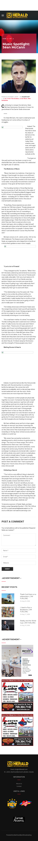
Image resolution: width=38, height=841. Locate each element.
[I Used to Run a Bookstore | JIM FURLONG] (8, 612)
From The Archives (13, 98)
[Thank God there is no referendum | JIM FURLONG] (8, 598)
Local (21, 98)
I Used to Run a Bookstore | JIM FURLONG (26, 610)
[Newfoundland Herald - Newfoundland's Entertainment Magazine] (18, 15)
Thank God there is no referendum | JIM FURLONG (28, 596)
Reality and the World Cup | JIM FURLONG (28, 622)
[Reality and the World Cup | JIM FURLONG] (8, 625)
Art (6, 98)
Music (25, 98)
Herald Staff (26, 97)
